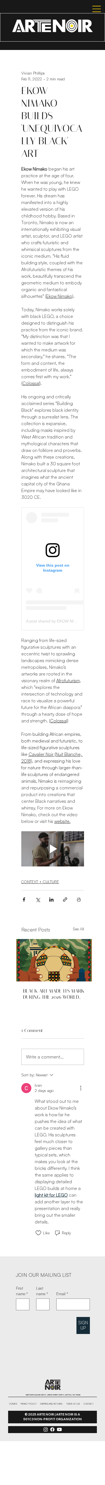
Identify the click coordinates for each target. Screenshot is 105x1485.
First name (22, 1291)
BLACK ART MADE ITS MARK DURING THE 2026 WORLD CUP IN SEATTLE (53, 994)
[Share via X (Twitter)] (37, 899)
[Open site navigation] (91, 9)
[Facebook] (52, 1429)
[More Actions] (80, 1088)
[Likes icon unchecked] (38, 1233)
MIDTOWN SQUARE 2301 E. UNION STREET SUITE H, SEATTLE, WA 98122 (53, 1395)
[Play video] (52, 848)
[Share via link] (65, 899)
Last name (42, 1291)
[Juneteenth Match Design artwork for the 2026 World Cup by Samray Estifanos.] (54, 960)
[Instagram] (45, 1429)
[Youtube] (59, 1429)
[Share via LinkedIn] (51, 899)
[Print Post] (78, 899)
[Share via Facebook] (24, 899)
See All (78, 928)
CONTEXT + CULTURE (40, 881)
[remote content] (52, 568)
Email (62, 1293)
